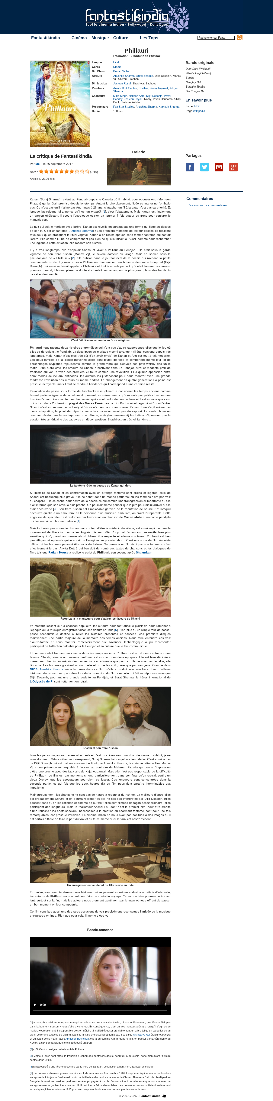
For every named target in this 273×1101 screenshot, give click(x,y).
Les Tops (149, 37)
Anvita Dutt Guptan (125, 88)
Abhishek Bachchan (77, 1038)
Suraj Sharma (144, 75)
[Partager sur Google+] (233, 167)
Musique (100, 37)
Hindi (116, 62)
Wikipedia (199, 111)
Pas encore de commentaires (207, 205)
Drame (117, 66)
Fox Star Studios (123, 106)
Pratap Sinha (121, 71)
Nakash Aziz (136, 95)
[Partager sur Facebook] (190, 167)
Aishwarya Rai (141, 1034)
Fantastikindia (45, 37)
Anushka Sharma (124, 75)
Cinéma (79, 37)
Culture (120, 37)
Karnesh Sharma (169, 106)
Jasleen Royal (122, 83)
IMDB (196, 106)
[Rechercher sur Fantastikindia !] (240, 37)
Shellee (143, 88)
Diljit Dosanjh (154, 95)
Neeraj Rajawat (159, 88)
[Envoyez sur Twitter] (204, 167)
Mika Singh (120, 95)
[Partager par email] (219, 167)
